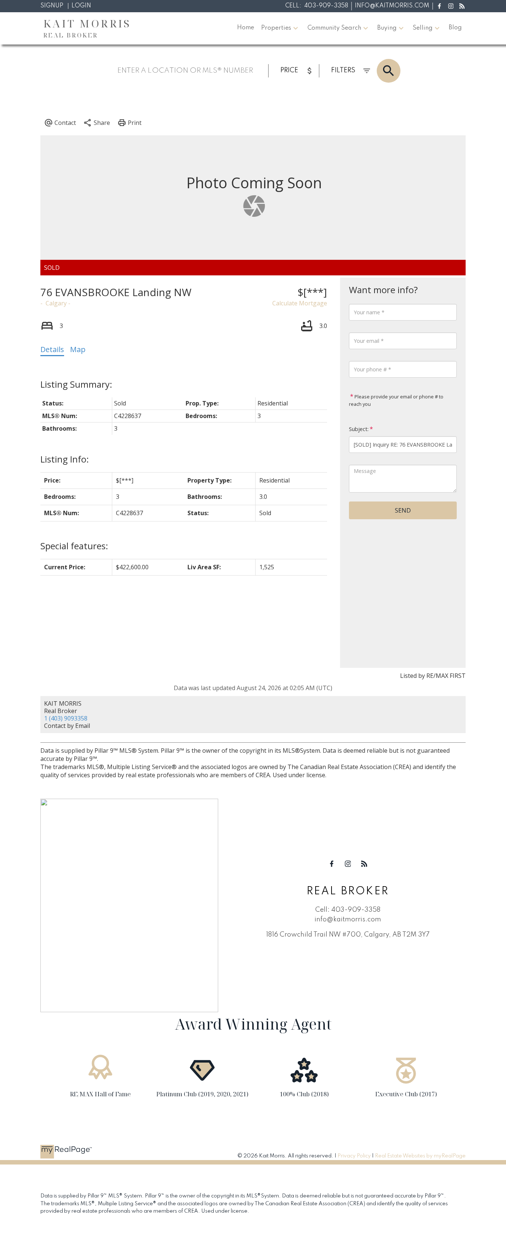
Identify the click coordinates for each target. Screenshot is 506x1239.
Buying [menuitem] (387, 28)
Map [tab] (78, 349)
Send (403, 510)
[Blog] (462, 6)
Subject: (359, 429)
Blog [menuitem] (455, 28)
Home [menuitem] (245, 28)
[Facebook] (439, 6)
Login (81, 6)
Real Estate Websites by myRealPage (420, 1156)
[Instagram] (450, 6)
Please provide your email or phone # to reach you (396, 400)
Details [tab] (52, 349)
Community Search (334, 28)
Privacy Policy (354, 1156)
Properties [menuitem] (276, 28)
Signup (51, 6)
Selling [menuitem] (423, 28)
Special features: (74, 546)
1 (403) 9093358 (65, 718)
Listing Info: (64, 459)
